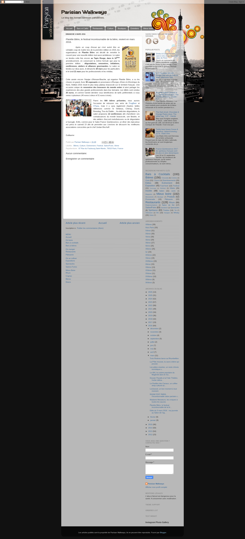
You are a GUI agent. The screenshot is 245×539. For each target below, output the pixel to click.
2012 (150, 435)
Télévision (149, 213)
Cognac (69, 276)
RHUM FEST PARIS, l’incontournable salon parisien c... (164, 395)
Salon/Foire (108, 146)
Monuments (149, 197)
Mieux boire (148, 28)
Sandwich (164, 208)
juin (152, 345)
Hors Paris (149, 228)
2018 (150, 319)
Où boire (69, 240)
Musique (160, 197)
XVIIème (148, 276)
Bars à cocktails (72, 243)
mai (152, 349)
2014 (150, 428)
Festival (100, 146)
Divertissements (169, 180)
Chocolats (165, 178)
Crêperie (157, 180)
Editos (148, 183)
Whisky (176, 213)
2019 (150, 316)
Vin (157, 213)
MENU (68, 234)
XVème (148, 273)
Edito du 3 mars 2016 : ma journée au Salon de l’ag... (164, 412)
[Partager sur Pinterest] (112, 142)
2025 (150, 295)
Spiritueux (153, 210)
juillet (152, 342)
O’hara (96, 106)
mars (152, 355)
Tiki (175, 210)
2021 (150, 309)
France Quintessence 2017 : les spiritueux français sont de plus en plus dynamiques (167, 151)
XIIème (148, 249)
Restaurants (98, 28)
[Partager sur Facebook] (110, 142)
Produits (171, 197)
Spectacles (70, 264)
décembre (154, 329)
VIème (148, 258)
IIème (147, 246)
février (153, 417)
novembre (154, 332)
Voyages (167, 213)
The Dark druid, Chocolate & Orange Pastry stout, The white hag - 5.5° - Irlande (167, 114)
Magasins (148, 194)
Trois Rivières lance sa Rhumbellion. (164, 358)
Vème (147, 237)
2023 (150, 302)
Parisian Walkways (84, 12)
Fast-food (164, 186)
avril (152, 352)
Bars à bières (71, 246)
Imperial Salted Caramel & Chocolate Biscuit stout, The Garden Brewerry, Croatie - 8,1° (167, 96)
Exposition (150, 185)
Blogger (163, 533)
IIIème (148, 264)
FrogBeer (133, 103)
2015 (150, 424)
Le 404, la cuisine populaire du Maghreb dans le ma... (162, 374)
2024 (150, 299)
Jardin (173, 191)
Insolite (148, 191)
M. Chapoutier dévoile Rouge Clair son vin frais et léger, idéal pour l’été (167, 75)
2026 (150, 292)
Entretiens (135, 28)
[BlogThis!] (105, 142)
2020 (150, 312)
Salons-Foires (71, 267)
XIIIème (148, 279)
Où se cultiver (71, 258)
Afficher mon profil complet (156, 487)
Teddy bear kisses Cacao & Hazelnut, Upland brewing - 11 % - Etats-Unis (167, 131)
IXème (148, 234)
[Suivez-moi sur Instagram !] (155, 44)
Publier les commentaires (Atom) (90, 228)
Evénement (91, 146)
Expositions (70, 261)
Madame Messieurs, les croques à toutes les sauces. (164, 401)
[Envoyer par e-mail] (103, 142)
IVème (148, 231)
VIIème (148, 267)
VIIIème (148, 224)
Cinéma (174, 178)
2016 (150, 326)
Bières (76, 146)
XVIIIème (149, 261)
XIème (148, 243)
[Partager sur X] (108, 142)
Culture (110, 28)
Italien (161, 191)
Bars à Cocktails (157, 174)
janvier (153, 420)
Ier (146, 252)
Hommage (153, 188)
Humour (163, 188)
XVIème (148, 270)
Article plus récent (75, 223)
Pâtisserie (70, 255)
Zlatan (151, 215)
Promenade (150, 199)
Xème (116, 146)
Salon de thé (168, 205)
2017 (150, 322)
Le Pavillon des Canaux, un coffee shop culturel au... (163, 384)
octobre (153, 335)
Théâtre (166, 210)
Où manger (70, 249)
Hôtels (172, 188)
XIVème (148, 283)
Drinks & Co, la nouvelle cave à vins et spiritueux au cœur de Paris (167, 56)
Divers (68, 282)
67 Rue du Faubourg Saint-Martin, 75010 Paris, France (101, 148)
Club (147, 180)
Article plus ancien (130, 223)
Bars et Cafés (82, 28)
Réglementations (151, 205)
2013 (150, 431)
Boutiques (122, 28)
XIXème (148, 255)
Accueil (69, 28)
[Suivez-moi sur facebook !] (148, 44)
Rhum (68, 273)
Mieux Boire (70, 270)
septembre (155, 339)
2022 (150, 305)
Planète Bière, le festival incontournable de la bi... (161, 406)
